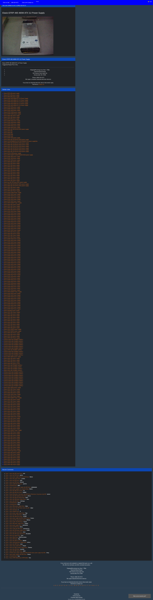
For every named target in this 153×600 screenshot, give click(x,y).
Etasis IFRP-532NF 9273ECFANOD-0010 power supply (18, 155)
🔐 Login (150, 1)
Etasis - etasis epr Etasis (11, 509)
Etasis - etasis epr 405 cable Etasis (14, 514)
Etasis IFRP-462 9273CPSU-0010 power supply (16, 139)
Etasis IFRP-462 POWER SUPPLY (13, 349)
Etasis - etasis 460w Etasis (12, 537)
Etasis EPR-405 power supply (11, 93)
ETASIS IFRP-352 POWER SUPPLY (13, 373)
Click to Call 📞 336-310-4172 (10, 2)
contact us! (41, 84)
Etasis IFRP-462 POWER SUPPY (13, 367)
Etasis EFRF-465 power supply (12, 156)
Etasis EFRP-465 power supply (12, 107)
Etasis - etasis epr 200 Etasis (12, 482)
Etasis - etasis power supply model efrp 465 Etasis (17, 477)
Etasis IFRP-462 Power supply (12, 338)
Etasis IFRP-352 (8, 131)
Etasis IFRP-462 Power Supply (12, 204)
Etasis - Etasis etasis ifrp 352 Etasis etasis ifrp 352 (18, 508)
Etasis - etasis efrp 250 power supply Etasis (16, 530)
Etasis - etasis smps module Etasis (14, 545)
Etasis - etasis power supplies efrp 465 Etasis (16, 554)
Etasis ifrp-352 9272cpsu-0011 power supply (15, 182)
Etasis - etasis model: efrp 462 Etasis (14, 521)
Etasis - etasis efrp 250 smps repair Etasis (15, 533)
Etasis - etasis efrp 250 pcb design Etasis (15, 497)
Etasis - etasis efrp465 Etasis (12, 511)
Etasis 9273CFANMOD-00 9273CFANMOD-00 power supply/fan (20, 141)
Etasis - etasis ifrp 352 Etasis (12, 475)
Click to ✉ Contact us (27, 2)
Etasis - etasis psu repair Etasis (13, 535)
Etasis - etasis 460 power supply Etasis (15, 523)
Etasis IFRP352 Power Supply (12, 310)
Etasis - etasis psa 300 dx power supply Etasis (16, 547)
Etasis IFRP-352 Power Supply (12, 190)
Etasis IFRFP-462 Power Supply (12, 450)
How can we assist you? (139, 596)
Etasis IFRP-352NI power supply (12, 356)
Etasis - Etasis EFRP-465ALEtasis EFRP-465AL (17, 557)
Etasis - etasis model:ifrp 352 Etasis (14, 483)
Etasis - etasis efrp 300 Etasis (13, 544)
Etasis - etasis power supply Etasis (14, 525)
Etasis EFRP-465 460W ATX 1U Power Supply (16, 98)
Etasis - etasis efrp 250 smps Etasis (14, 473)
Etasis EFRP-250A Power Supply (12, 192)
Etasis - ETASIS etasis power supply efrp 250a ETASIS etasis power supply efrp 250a (26, 552)
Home (37, 1)
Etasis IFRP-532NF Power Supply (13, 202)
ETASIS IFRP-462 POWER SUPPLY (13, 339)
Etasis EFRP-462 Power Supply (12, 273)
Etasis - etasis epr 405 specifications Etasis (16, 520)
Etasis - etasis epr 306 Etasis (12, 526)
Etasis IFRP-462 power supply (12, 115)
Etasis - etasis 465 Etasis (12, 538)
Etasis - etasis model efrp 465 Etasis (14, 528)
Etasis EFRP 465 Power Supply (12, 194)
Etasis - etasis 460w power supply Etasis (15, 506)
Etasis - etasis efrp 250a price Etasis (14, 516)
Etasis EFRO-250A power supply (12, 153)
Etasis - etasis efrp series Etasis (13, 478)
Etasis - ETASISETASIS (11, 485)
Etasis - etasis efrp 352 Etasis (13, 501)
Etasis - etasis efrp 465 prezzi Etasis (14, 490)
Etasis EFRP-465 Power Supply (12, 199)
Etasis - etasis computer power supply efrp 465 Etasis (18, 487)
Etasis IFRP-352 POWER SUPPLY (13, 370)
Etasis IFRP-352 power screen (12, 363)
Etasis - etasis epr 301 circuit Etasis (14, 532)
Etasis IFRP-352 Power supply (12, 231)
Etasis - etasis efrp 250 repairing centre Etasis (16, 495)
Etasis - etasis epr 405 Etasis (12, 480)
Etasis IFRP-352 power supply (12, 161)
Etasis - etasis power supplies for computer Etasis (17, 489)
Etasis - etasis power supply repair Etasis (15, 513)
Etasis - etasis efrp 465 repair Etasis (14, 551)
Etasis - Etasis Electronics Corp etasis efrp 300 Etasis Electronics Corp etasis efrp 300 (26, 494)
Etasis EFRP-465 (8, 134)
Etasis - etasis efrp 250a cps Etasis (14, 540)
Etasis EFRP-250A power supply (12, 112)
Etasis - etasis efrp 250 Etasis (13, 549)
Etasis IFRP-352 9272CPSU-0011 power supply (16, 129)
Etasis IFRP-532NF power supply (12, 329)
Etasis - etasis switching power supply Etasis (16, 542)
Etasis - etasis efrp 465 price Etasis (14, 492)
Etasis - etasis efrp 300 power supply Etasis (16, 499)
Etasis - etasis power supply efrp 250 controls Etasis (18, 518)
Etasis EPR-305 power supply (11, 95)
